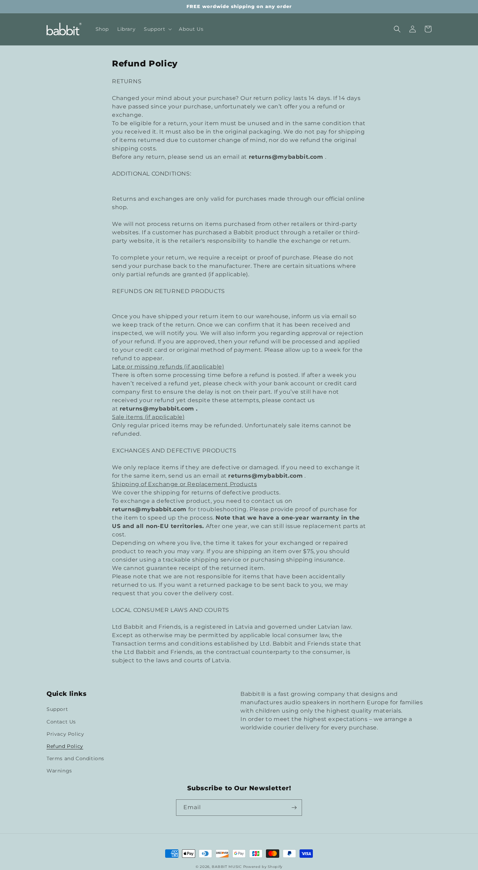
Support (57, 709)
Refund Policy (65, 746)
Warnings (59, 771)
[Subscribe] (294, 807)
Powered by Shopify (263, 867)
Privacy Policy (65, 734)
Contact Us (61, 722)
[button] (157, 29)
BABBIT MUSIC (226, 867)
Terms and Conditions (75, 758)
